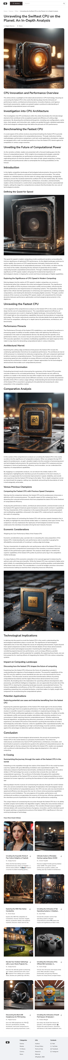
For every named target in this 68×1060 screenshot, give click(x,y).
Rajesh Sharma (10, 26)
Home (5, 11)
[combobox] (44, 3)
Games (11, 11)
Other (16, 11)
